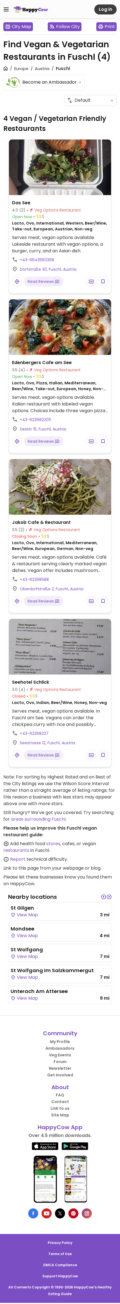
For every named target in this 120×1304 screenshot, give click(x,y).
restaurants (16, 850)
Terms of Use (60, 1253)
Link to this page (21, 868)
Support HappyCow (60, 1276)
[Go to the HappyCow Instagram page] (87, 1213)
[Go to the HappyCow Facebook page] (33, 1213)
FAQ (60, 1095)
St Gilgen (22, 907)
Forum (60, 1061)
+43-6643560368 (37, 260)
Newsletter (60, 1068)
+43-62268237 (34, 733)
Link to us (60, 1108)
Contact (60, 1101)
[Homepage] (30, 9)
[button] (103, 897)
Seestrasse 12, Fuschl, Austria (47, 743)
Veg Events (60, 1055)
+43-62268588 (34, 579)
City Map (21, 26)
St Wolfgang (27, 949)
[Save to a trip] (91, 282)
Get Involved (60, 1075)
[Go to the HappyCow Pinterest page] (73, 1213)
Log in (105, 9)
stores (53, 843)
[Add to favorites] (103, 282)
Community (60, 1033)
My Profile (60, 1041)
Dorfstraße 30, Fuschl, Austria (48, 269)
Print (110, 26)
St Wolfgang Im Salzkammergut (52, 970)
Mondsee (22, 928)
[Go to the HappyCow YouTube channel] (47, 1213)
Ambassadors (60, 1048)
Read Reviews (41, 281)
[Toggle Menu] (6, 9)
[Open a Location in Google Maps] (17, 282)
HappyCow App (60, 1127)
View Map (27, 915)
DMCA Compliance (60, 1265)
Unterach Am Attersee (39, 991)
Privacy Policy (60, 1242)
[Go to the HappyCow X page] (60, 1213)
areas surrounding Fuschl (38, 819)
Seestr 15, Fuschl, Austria (43, 429)
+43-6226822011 (35, 419)
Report (17, 859)
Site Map (60, 1115)
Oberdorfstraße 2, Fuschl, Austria (51, 589)
